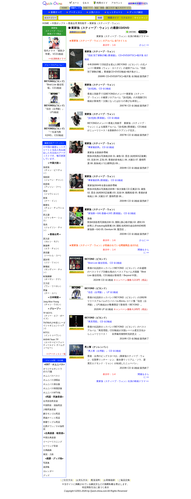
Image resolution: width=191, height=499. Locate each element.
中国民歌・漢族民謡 (52, 405)
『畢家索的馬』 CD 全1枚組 (100, 147)
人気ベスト (94, 12)
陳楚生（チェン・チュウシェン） (53, 208)
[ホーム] (64, 9)
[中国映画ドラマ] (87, 9)
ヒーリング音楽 (50, 446)
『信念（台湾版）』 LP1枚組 (54, 108)
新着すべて (56, 12)
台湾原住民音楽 (50, 401)
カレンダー (48, 471)
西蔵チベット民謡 (51, 418)
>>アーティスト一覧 (56, 354)
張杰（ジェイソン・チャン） (52, 227)
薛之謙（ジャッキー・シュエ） (52, 217)
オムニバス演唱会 (51, 380)
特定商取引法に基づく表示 (95, 487)
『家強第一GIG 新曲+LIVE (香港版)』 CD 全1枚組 (111, 213)
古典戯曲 (47, 450)
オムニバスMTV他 (51, 392)
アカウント (116, 3)
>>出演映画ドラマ (57, 58)
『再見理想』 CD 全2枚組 (99, 321)
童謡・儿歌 (48, 454)
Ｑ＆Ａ (85, 3)
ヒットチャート (115, 12)
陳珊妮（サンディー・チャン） (52, 269)
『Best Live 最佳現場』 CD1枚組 (54, 84)
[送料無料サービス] (138, 4)
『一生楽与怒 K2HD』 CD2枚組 (54, 131)
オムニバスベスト (51, 376)
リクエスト (126, 17)
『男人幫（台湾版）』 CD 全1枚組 (103, 351)
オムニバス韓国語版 (52, 388)
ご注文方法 (67, 480)
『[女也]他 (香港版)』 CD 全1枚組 (102, 118)
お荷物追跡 (109, 480)
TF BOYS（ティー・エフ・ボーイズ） (53, 316)
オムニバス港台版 (51, 384)
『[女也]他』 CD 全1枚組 (98, 88)
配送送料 (95, 480)
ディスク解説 (136, 12)
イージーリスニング (52, 441)
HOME (45, 23)
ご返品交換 (124, 480)
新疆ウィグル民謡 (51, 422)
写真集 (46, 463)
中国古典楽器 (49, 437)
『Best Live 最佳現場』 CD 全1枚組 (104, 263)
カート (75, 3)
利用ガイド (102, 3)
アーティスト (75, 12)
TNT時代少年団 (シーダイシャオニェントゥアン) (54, 325)
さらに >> (144, 45)
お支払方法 (81, 480)
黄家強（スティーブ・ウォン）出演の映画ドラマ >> (122, 36)
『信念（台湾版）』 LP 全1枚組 (102, 292)
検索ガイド (113, 17)
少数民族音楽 (49, 409)
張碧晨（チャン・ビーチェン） (52, 170)
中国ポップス (58, 23)
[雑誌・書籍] (99, 9)
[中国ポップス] (76, 9)
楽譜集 (46, 467)
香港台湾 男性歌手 (77, 23)
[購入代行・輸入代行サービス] (118, 9)
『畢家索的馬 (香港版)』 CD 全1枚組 (104, 180)
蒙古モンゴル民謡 (51, 413)
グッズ (46, 475)
